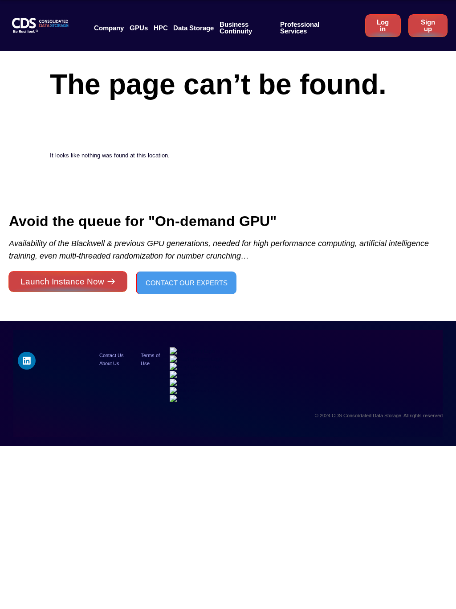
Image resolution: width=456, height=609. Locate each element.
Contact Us (111, 355)
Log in (383, 25)
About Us (109, 363)
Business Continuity (236, 28)
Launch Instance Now (62, 281)
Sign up (428, 25)
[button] (109, 28)
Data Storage (193, 28)
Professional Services (299, 28)
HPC (161, 28)
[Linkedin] (27, 361)
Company (109, 28)
